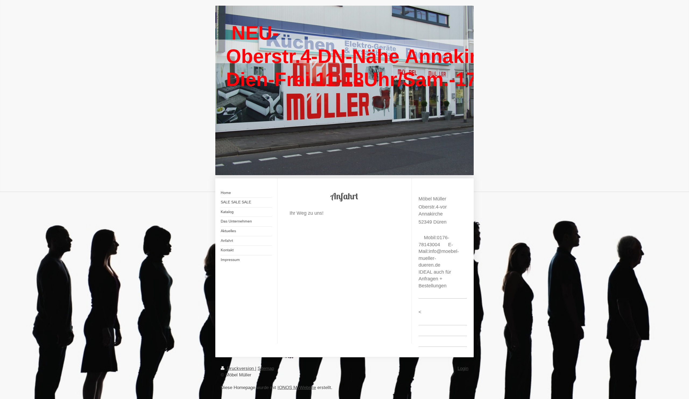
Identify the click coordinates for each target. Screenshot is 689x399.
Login (463, 368)
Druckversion (240, 368)
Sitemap (266, 368)
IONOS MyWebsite (296, 387)
